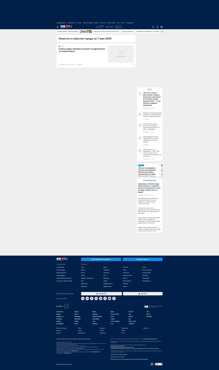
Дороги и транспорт (87, 278)
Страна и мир (146, 272)
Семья (125, 286)
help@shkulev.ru (67, 353)
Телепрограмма (88, 23)
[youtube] (109, 298)
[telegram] (83, 298)
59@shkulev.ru (75, 350)
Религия (125, 283)
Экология (145, 275)
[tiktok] (114, 298)
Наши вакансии (61, 272)
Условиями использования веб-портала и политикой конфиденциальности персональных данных (135, 348)
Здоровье (84, 286)
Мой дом (106, 278)
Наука (105, 281)
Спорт (144, 267)
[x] (105, 298)
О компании (60, 267)
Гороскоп (103, 23)
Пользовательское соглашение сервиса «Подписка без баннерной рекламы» (129, 359)
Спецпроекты (146, 281)
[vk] (87, 298)
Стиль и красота (147, 270)
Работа (125, 278)
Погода (79, 23)
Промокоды (129, 23)
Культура (106, 272)
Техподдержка (60, 275)
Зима (105, 267)
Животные (84, 283)
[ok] (91, 298)
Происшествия (127, 275)
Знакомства (71, 23)
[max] (100, 298)
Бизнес (83, 270)
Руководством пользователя (118, 346)
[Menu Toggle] (57, 26)
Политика (126, 272)
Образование (107, 286)
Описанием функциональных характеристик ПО (122, 347)
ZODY (118, 23)
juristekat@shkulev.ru (96, 351)
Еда (82, 281)
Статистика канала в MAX (64, 281)
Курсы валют (111, 23)
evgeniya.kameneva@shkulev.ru (150, 339)
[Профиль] (161, 26)
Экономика (145, 278)
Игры (122, 23)
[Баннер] (85, 31)
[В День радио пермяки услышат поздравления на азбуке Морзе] (121, 54)
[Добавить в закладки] (133, 65)
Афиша (96, 23)
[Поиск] (153, 26)
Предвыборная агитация (63, 278)
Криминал (106, 270)
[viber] (96, 298)
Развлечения (127, 281)
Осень (125, 270)
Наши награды (60, 270)
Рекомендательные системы (117, 357)
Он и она (125, 267)
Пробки (110, 27)
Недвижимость (61, 23)
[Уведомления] (157, 26)
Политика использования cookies (119, 354)
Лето (104, 275)
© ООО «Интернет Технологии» (64, 364)
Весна (83, 272)
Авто (82, 267)
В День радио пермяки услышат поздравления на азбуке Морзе (82, 50)
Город (83, 275)
